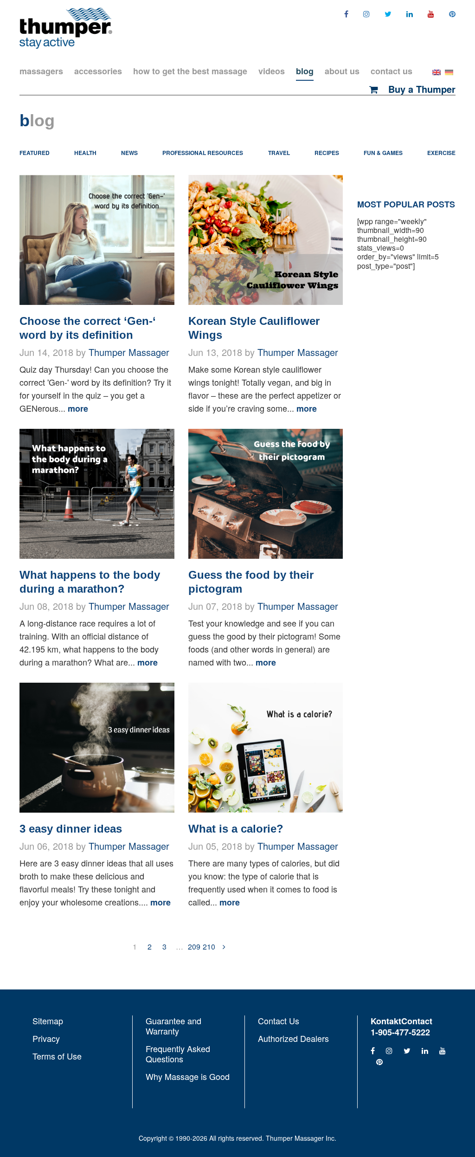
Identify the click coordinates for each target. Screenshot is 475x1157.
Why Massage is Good (188, 1075)
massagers (41, 71)
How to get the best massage (190, 71)
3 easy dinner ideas (70, 828)
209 (194, 946)
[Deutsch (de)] (449, 71)
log (37, 120)
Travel (279, 153)
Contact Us (391, 71)
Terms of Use (57, 1055)
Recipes (327, 153)
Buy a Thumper (420, 89)
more (78, 408)
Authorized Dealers (293, 1037)
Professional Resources (202, 153)
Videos (271, 71)
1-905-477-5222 (400, 1032)
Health (85, 153)
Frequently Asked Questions (178, 1053)
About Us (342, 71)
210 (209, 946)
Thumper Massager (129, 352)
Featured (34, 153)
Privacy (46, 1038)
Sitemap (47, 1021)
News (129, 153)
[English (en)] (436, 71)
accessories (98, 71)
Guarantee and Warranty (173, 1026)
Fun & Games (383, 153)
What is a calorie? (235, 828)
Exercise (441, 153)
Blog (305, 71)
